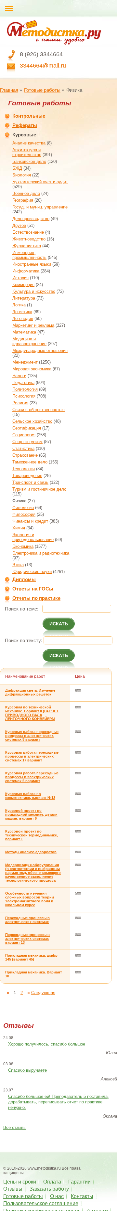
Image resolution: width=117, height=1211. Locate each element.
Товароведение (27, 475)
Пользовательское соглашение (40, 1203)
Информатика (25, 271)
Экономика (22, 546)
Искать (58, 623)
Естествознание (28, 232)
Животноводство (29, 239)
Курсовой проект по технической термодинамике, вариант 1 (31, 835)
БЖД (17, 168)
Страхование (25, 455)
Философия (23, 514)
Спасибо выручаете (27, 1070)
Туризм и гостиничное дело (39, 489)
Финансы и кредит (30, 521)
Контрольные (28, 116)
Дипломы (24, 579)
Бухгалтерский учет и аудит (40, 181)
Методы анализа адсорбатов (31, 852)
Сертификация (26, 428)
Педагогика (23, 382)
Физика (19, 500)
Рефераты (24, 125)
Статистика (23, 448)
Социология (23, 434)
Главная (9, 90)
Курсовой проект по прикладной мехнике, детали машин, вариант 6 (31, 814)
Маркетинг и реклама (33, 325)
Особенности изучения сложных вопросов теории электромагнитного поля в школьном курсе (29, 899)
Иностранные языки (31, 264)
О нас (57, 1196)
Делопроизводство (30, 218)
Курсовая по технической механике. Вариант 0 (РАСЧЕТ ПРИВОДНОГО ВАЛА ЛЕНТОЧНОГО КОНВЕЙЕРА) (31, 713)
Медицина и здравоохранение (29, 341)
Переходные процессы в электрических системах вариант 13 (27, 938)
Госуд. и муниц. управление (40, 207)
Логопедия (22, 318)
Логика (19, 305)
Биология (21, 175)
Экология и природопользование (33, 537)
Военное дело (26, 193)
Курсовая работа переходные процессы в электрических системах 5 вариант (31, 777)
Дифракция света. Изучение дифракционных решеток (30, 692)
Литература (23, 298)
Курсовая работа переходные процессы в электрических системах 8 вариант (31, 735)
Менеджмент (25, 362)
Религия (20, 402)
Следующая (43, 992)
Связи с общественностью (38, 409)
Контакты (82, 1196)
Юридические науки (32, 571)
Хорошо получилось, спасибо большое (47, 1044)
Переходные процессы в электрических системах (27, 920)
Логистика (22, 311)
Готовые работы (42, 90)
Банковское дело (29, 161)
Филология (23, 507)
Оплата (52, 1181)
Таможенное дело (29, 462)
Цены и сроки (19, 1181)
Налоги (19, 375)
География (22, 200)
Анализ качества (29, 143)
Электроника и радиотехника (40, 553)
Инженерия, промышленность (29, 255)
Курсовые (24, 134)
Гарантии (79, 1181)
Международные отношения (40, 350)
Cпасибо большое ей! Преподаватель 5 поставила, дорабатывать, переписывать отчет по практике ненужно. (58, 1102)
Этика (18, 564)
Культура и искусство (33, 291)
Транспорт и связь (30, 482)
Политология (25, 389)
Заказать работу (49, 1189)
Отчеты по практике (36, 598)
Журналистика (26, 245)
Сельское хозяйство (32, 421)
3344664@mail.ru (43, 65)
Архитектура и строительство (26, 152)
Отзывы (12, 1189)
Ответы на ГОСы (32, 588)
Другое (19, 225)
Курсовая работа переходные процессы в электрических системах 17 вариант (31, 756)
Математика (24, 332)
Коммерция (23, 284)
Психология (23, 396)
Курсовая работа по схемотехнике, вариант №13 (30, 796)
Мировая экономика (31, 368)
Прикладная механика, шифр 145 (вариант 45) (31, 957)
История (20, 277)
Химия (18, 528)
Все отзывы (14, 1127)
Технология (23, 468)
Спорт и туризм (27, 441)
